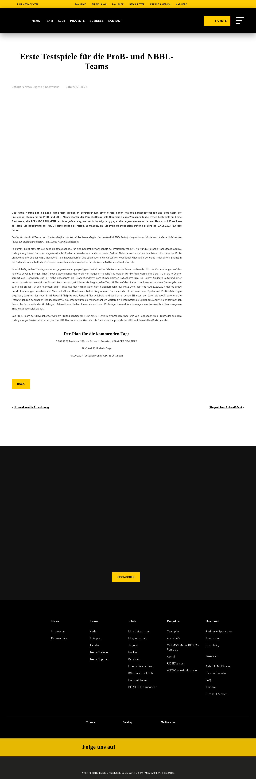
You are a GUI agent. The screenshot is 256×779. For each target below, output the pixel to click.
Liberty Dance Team (141, 666)
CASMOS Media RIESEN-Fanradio (183, 647)
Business (97, 20)
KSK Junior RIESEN (140, 673)
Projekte (77, 20)
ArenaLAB (173, 638)
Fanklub (133, 652)
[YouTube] (208, 4)
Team (49, 20)
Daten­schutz (59, 638)
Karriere (181, 4)
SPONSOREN (125, 577)
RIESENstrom (176, 663)
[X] (230, 4)
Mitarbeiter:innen (139, 631)
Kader (94, 631)
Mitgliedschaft (137, 638)
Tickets (90, 722)
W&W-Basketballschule (182, 670)
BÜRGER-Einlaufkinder (142, 687)
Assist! (171, 656)
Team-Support (99, 659)
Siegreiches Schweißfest (225, 407)
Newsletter (137, 4)
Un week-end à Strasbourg (31, 407)
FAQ (208, 680)
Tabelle (94, 645)
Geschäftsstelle (216, 673)
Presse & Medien (160, 4)
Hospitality (212, 645)
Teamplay (173, 631)
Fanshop (127, 722)
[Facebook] (241, 4)
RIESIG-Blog (99, 4)
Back (21, 383)
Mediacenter (168, 722)
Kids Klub (134, 659)
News (36, 20)
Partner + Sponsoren (219, 631)
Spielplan (96, 638)
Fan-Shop (118, 4)
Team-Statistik (99, 652)
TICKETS (220, 20)
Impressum (58, 631)
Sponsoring (213, 638)
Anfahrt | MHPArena (218, 666)
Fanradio (80, 4)
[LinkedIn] (197, 4)
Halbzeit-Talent (138, 680)
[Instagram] (219, 4)
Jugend (133, 645)
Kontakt (115, 20)
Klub (61, 20)
